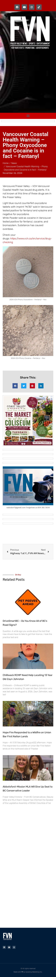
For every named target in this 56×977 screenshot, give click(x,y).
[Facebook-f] (17, 7)
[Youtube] (24, 7)
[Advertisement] (28, 81)
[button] (15, 385)
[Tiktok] (39, 7)
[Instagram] (31, 7)
